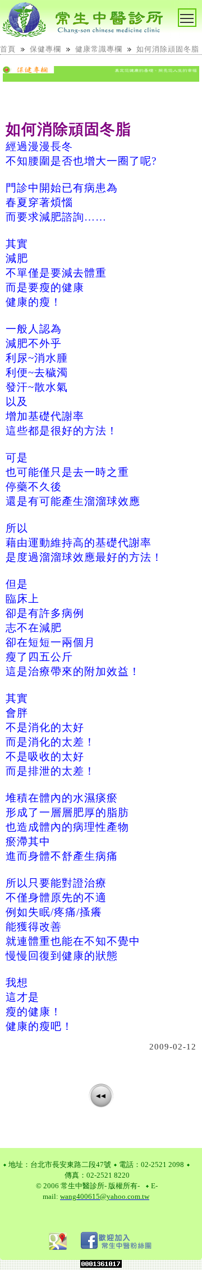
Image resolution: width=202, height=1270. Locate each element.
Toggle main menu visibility (195, 14)
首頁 (8, 49)
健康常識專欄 (98, 49)
